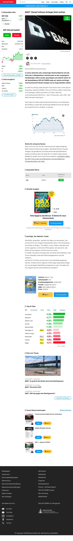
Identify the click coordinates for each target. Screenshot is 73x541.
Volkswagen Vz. (29, 330)
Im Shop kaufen (56, 223)
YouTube (9, 512)
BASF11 (4, 18)
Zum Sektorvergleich (9, 94)
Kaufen (7, 35)
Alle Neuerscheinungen (65, 410)
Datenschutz (6, 481)
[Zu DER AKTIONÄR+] (54, 2)
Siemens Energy (29, 333)
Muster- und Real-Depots (47, 487)
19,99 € (38, 423)
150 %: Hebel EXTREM (42, 442)
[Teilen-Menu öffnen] (27, 58)
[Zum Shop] (42, 2)
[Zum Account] (47, 2)
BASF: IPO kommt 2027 (33, 387)
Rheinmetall (28, 337)
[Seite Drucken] (31, 58)
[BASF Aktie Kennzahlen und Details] (12, 57)
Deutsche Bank (29, 327)
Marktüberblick (43, 484)
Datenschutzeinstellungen (11, 487)
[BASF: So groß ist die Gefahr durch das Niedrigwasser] (48, 366)
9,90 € (38, 437)
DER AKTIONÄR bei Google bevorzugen (35, 68)
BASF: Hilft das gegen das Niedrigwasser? (40, 393)
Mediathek (42, 474)
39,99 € (39, 451)
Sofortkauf (43, 223)
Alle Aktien (42, 471)
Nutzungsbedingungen (10, 477)
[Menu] (70, 2)
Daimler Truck (29, 321)
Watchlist (7, 24)
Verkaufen (16, 35)
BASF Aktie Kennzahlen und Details (12, 75)
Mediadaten (6, 471)
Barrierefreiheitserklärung (11, 484)
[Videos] (62, 2)
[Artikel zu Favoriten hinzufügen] (35, 58)
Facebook (9, 519)
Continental (28, 314)
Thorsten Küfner (45, 63)
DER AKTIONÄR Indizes (46, 490)
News (41, 330)
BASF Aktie (5, 16)
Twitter (8, 523)
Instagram (9, 516)
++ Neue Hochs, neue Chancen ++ (36, 6)
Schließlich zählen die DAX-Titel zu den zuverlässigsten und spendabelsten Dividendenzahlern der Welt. (47, 158)
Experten (41, 481)
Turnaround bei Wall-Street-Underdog (48, 414)
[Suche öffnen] (20, 1)
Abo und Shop (43, 493)
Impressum (6, 474)
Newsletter (42, 477)
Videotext (5, 490)
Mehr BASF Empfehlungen (63, 398)
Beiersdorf (28, 318)
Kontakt (9, 509)
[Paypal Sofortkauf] (45, 294)
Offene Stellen (7, 493)
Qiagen (27, 343)
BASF (28, 54)
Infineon (27, 340)
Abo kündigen (6, 496)
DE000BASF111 (6, 20)
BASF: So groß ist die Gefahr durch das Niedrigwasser (44, 381)
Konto (68, 228)
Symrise (27, 324)
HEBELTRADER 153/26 (43, 428)
